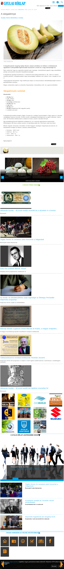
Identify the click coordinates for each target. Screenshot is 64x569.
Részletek (54, 566)
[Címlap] (5, 543)
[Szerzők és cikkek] (5, 554)
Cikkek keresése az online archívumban (22, 533)
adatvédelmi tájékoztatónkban (11, 561)
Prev (9, 473)
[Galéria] (14, 543)
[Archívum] (41, 543)
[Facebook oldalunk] (50, 543)
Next (61, 473)
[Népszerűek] (23, 543)
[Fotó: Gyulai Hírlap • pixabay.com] (5, 153)
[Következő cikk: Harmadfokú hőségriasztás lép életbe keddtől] (2, 564)
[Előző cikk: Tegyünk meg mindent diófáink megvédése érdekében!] (61, 564)
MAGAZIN (21, 9)
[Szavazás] (32, 543)
